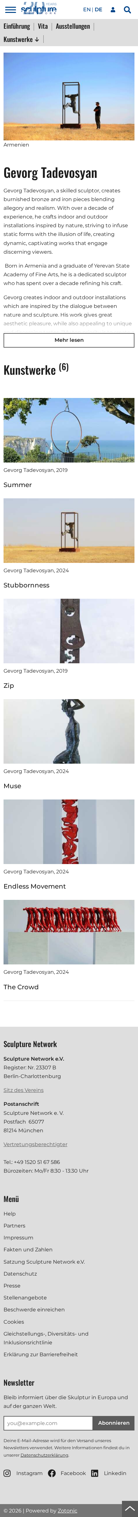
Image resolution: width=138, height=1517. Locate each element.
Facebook (73, 1473)
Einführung (17, 26)
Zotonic (67, 1511)
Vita (43, 26)
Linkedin (115, 1473)
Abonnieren (114, 1423)
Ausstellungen (73, 26)
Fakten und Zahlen (28, 1250)
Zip (9, 685)
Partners (14, 1226)
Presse (12, 1286)
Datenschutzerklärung (44, 1455)
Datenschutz (20, 1274)
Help (10, 1214)
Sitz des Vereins (24, 1090)
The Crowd (21, 987)
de (98, 9)
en (87, 9)
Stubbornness (26, 585)
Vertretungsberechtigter (35, 1144)
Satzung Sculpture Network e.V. (44, 1262)
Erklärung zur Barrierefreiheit (41, 1354)
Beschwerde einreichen (34, 1310)
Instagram (29, 1473)
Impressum (18, 1238)
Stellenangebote (25, 1298)
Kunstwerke (19, 39)
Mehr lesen (69, 340)
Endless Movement (35, 886)
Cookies (14, 1322)
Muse (12, 786)
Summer (18, 485)
